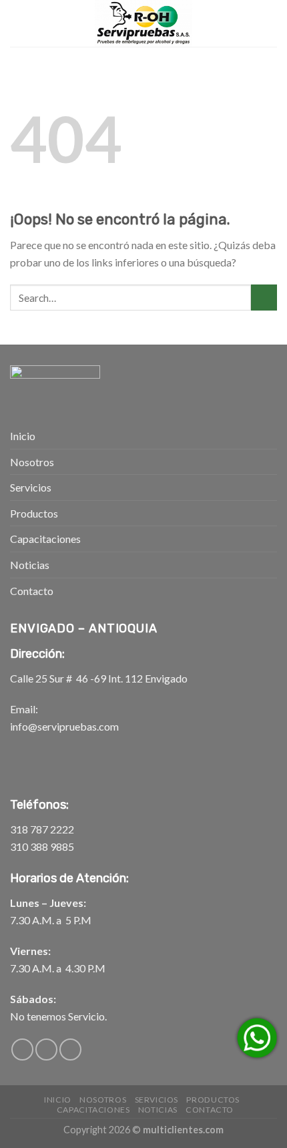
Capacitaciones (45, 538)
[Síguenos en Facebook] (22, 1049)
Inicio (22, 435)
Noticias (29, 564)
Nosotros (32, 461)
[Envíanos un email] (46, 1049)
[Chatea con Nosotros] (257, 1037)
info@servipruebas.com (64, 726)
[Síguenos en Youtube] (70, 1049)
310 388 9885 (42, 846)
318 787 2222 (42, 829)
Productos (34, 513)
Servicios (30, 487)
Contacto (31, 590)
